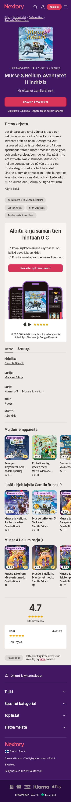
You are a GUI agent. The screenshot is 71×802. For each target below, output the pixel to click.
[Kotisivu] (18, 6)
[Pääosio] (65, 7)
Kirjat (7, 17)
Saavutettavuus (14, 758)
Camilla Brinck (43, 90)
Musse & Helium (33, 391)
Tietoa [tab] (9, 349)
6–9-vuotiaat (36, 17)
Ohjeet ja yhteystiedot (27, 676)
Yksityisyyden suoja (35, 758)
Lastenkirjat (19, 17)
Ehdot (51, 758)
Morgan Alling (14, 377)
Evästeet (10, 764)
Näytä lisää (12, 189)
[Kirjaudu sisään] (43, 7)
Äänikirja (10, 416)
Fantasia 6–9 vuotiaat (17, 20)
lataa (43, 659)
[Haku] (35, 7)
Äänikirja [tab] (24, 349)
